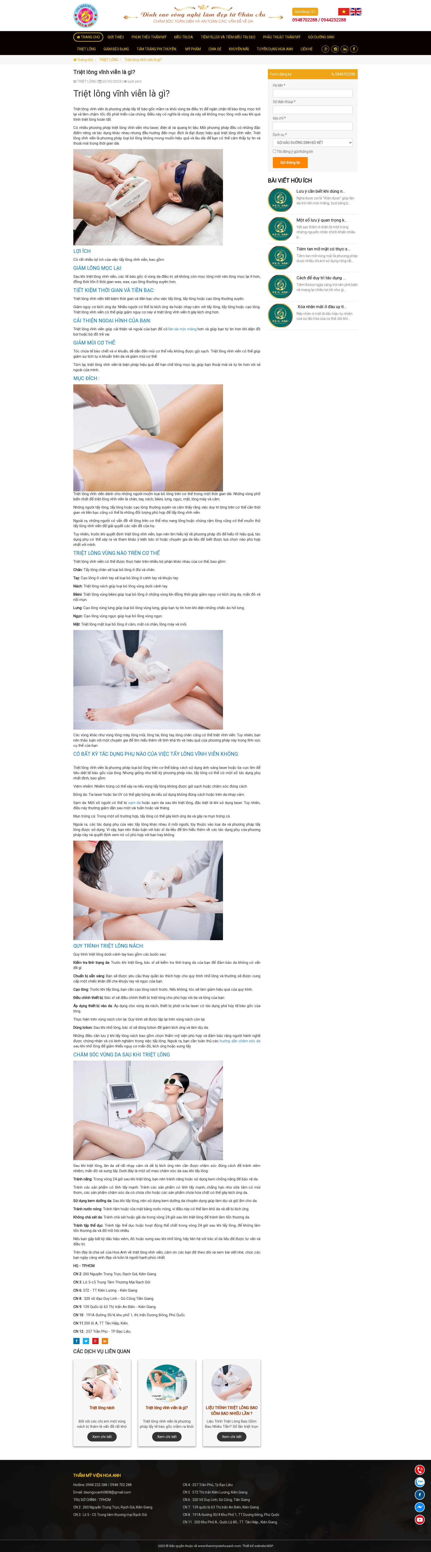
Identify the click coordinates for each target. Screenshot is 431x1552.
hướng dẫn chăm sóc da (240, 1041)
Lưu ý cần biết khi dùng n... (321, 191)
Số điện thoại (284, 102)
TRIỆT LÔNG (108, 60)
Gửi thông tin (290, 163)
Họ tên (279, 85)
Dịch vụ (280, 135)
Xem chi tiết (102, 1437)
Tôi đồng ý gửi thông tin (295, 152)
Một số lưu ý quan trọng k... (322, 220)
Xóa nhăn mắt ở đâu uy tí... (322, 306)
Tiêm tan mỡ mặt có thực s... (323, 248)
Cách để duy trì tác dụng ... (321, 277)
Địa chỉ (279, 118)
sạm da (134, 803)
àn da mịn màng (184, 329)
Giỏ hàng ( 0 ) (305, 12)
